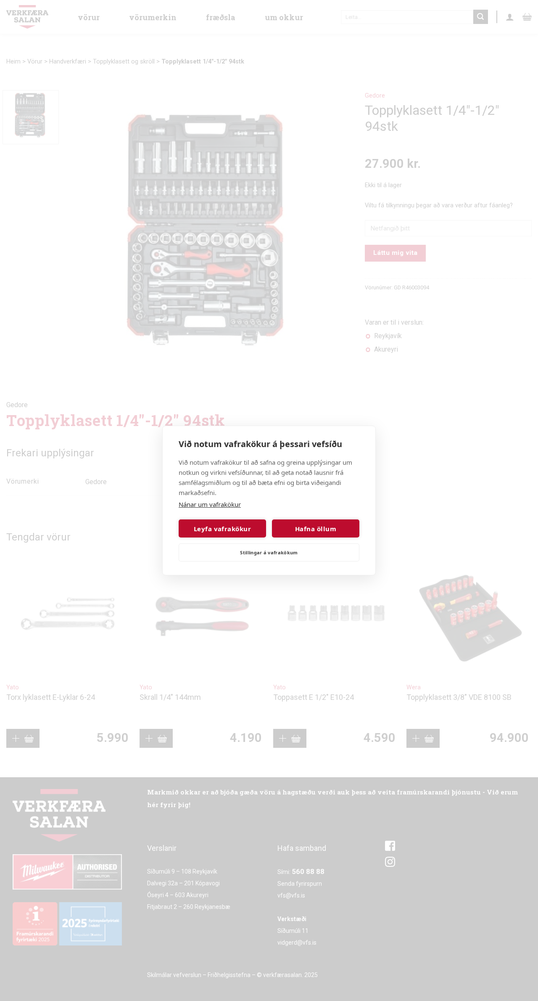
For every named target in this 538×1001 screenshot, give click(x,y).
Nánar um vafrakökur (210, 504)
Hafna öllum (315, 528)
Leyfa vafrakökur (222, 528)
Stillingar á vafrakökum (269, 552)
